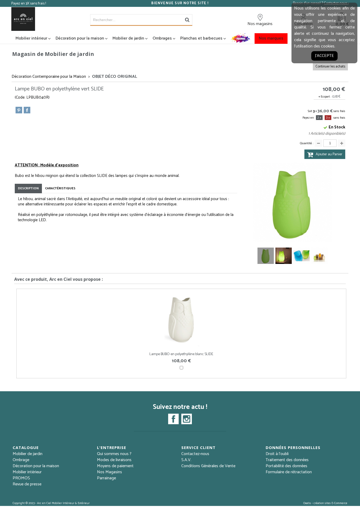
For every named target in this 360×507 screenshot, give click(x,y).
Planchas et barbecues (201, 38)
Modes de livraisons (114, 459)
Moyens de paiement (115, 466)
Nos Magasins (109, 472)
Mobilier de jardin (128, 38)
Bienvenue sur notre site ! (179, 3)
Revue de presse (27, 484)
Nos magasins (260, 23)
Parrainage (106, 478)
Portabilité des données (286, 466)
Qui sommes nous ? (114, 453)
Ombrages (162, 38)
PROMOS (21, 478)
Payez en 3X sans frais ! (28, 4)
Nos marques (271, 38)
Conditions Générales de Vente (208, 466)
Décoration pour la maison (80, 38)
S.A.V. (186, 459)
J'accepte (324, 55)
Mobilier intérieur (31, 38)
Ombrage (21, 459)
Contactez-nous (195, 453)
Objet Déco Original (114, 76)
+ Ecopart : (325, 96)
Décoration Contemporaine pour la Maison (49, 76)
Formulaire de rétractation (289, 472)
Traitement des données (287, 459)
